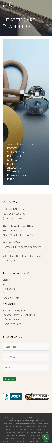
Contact (7, 293)
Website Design (34, 418)
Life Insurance (11, 319)
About (6, 284)
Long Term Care (12, 323)
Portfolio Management (15, 310)
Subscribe (10, 378)
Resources (9, 288)
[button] (47, 5)
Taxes (31, 144)
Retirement (22, 144)
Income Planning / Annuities (19, 314)
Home (6, 279)
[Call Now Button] (45, 437)
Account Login (11, 297)
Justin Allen (44, 418)
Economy (11, 144)
